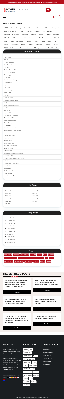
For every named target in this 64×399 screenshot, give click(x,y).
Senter (16, 38)
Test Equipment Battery (10, 118)
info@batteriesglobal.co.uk (50, 2)
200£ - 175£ (8, 195)
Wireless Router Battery (10, 102)
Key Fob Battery (8, 140)
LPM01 (26, 365)
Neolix (36, 41)
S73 (47, 258)
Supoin (28, 41)
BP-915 (34, 362)
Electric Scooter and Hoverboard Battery (14, 158)
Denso (48, 34)
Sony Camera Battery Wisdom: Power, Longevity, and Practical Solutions (45, 301)
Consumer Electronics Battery (11, 105)
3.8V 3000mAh (11, 236)
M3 (6, 41)
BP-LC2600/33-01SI (29, 359)
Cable (44, 254)
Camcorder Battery (8, 155)
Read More (17, 292)
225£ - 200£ (35, 193)
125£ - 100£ (35, 198)
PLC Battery (7, 67)
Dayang (37, 31)
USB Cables (7, 160)
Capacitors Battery (8, 85)
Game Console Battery (9, 135)
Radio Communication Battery (11, 100)
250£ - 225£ (8, 193)
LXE (6, 47)
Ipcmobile (23, 28)
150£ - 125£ (8, 198)
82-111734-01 (33, 365)
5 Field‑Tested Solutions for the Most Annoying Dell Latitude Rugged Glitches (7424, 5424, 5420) (46, 282)
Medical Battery (8, 90)
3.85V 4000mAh (11, 231)
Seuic (49, 41)
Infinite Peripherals (10, 31)
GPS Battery (7, 87)
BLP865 (26, 349)
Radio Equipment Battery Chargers (12, 130)
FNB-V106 (21, 258)
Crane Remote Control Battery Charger (13, 153)
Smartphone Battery (9, 62)
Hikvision (24, 38)
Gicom (41, 34)
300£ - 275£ (8, 190)
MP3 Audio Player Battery (10, 145)
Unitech (33, 34)
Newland (48, 44)
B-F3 (31, 349)
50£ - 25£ (7, 204)
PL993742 (16, 254)
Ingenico (33, 38)
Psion (21, 31)
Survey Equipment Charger (10, 133)
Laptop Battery (7, 57)
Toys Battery (7, 110)
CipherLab (20, 41)
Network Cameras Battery (10, 176)
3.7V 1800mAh (11, 228)
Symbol (54, 47)
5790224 (36, 261)
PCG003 (42, 261)
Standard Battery (8, 150)
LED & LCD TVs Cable (9, 72)
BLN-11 (35, 356)
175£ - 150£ (35, 195)
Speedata (39, 44)
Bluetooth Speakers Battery (11, 70)
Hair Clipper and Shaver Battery (11, 163)
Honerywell (55, 28)
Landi (12, 41)
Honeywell (38, 47)
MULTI (47, 47)
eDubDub (45, 28)
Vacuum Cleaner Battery (10, 120)
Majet (56, 44)
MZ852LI (6, 258)
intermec (13, 47)
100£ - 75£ (8, 201)
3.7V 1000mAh (11, 242)
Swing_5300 (27, 362)
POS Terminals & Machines (11, 115)
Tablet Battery (7, 59)
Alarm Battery (7, 168)
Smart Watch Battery (9, 64)
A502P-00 (33, 254)
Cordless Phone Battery (10, 170)
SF (55, 41)
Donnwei (14, 28)
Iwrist (23, 44)
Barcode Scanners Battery (10, 80)
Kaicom (7, 34)
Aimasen (49, 38)
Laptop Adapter (7, 54)
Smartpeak (15, 44)
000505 (49, 261)
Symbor (30, 44)
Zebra (30, 47)
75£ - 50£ (34, 201)
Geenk (57, 38)
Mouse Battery (7, 92)
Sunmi (50, 31)
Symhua (56, 34)
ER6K (33, 368)
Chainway (16, 34)
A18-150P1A (40, 258)
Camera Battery (8, 82)
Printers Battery (8, 123)
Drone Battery (7, 125)
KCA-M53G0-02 (8, 261)
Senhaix (31, 28)
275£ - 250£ (35, 190)
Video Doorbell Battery (9, 165)
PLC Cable (6, 95)
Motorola (22, 47)
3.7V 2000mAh (11, 226)
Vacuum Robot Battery (9, 143)
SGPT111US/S (25, 254)
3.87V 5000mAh (11, 220)
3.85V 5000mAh (11, 223)
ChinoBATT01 (27, 352)
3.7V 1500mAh (11, 218)
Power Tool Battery (8, 97)
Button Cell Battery (8, 148)
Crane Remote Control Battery (11, 128)
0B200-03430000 (30, 258)
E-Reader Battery (8, 173)
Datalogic (25, 34)
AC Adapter (7, 77)
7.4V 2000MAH (11, 234)
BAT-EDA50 (27, 368)
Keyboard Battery (8, 112)
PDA (6, 28)
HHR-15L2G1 (28, 261)
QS (44, 31)
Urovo (7, 44)
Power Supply (7, 75)
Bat (38, 28)
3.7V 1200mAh (11, 239)
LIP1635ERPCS (19, 261)
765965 (40, 254)
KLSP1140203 (27, 356)
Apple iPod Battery (8, 138)
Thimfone (8, 38)
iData (43, 41)
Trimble (41, 38)
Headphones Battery (9, 107)
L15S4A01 (51, 254)
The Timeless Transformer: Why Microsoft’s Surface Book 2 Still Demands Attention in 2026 (15, 301)
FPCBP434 (14, 258)
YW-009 (51, 258)
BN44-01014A (8, 254)
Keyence (29, 31)
